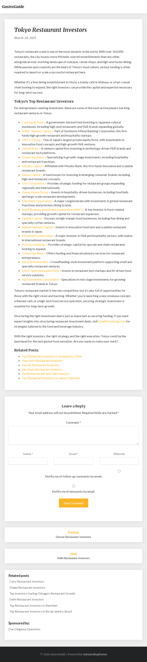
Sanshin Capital (32, 218)
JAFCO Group (31, 140)
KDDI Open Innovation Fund (40, 270)
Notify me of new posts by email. (73, 491)
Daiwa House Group (35, 192)
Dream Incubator (33, 157)
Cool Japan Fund (32, 122)
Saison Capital (31, 174)
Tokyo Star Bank (33, 253)
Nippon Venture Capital (37, 227)
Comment (73, 422)
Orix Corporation (33, 183)
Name (28, 454)
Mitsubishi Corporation (37, 235)
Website (119, 454)
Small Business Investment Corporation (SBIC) (52, 209)
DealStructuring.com (112, 321)
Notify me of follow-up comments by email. (73, 476)
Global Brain (30, 148)
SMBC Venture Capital (37, 131)
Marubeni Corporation (37, 201)
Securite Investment (35, 262)
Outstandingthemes (95, 654)
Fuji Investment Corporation (40, 279)
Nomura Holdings (33, 244)
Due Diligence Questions (24, 629)
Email (73, 454)
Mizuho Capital (32, 166)
